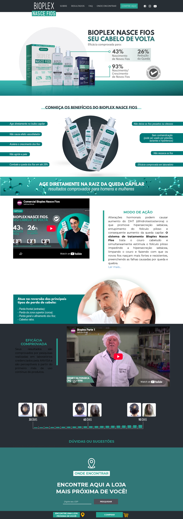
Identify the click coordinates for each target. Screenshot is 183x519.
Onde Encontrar (106, 6)
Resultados (78, 6)
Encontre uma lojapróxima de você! (66, 514)
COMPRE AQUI (129, 6)
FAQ (91, 6)
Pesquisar (106, 501)
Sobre (63, 6)
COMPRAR (109, 515)
